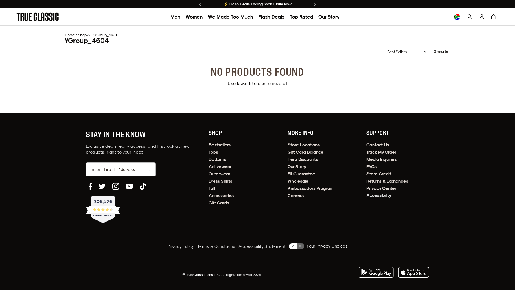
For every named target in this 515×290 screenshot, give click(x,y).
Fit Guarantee (301, 174)
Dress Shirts (220, 181)
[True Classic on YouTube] (129, 186)
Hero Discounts (303, 159)
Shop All (84, 35)
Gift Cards (219, 203)
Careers (296, 195)
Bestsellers (220, 145)
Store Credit (378, 174)
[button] (493, 17)
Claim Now (282, 4)
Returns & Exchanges (387, 181)
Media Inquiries (381, 159)
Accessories (221, 195)
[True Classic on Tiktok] (142, 186)
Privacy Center (381, 188)
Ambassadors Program (310, 188)
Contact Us (377, 145)
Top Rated (301, 17)
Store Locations (304, 145)
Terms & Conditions (216, 246)
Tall (212, 188)
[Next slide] (314, 4)
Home (70, 35)
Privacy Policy (180, 246)
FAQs (371, 166)
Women (194, 17)
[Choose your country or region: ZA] (457, 17)
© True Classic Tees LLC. (201, 275)
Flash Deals (271, 17)
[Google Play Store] (376, 272)
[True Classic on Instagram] (115, 186)
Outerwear (219, 174)
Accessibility (378, 195)
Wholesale (298, 181)
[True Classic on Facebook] (90, 186)
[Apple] (413, 272)
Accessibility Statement (262, 246)
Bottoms (217, 159)
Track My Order (381, 152)
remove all (277, 83)
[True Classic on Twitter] (102, 186)
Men (175, 17)
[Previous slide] (200, 4)
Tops (213, 152)
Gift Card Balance (305, 152)
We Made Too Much (230, 17)
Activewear (220, 166)
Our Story (329, 17)
